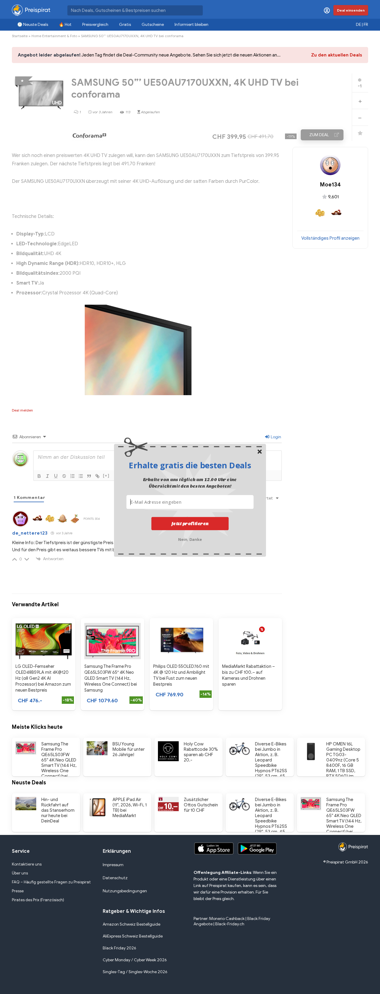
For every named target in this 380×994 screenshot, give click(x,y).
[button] (190, 465)
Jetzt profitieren (190, 523)
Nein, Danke (190, 538)
